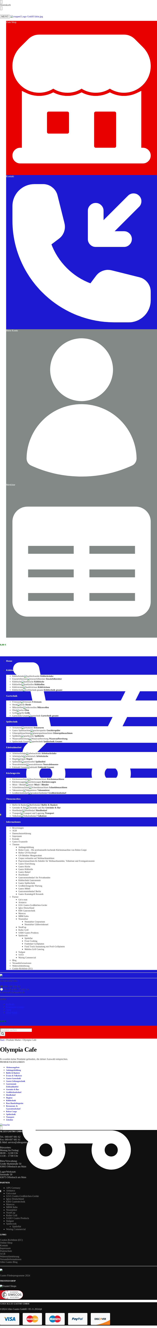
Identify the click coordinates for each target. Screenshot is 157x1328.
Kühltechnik (11, 1100)
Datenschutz (6, 1251)
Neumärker (11, 1210)
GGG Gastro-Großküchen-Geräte (22, 1196)
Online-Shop (6, 1242)
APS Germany (13, 1188)
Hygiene (9, 1098)
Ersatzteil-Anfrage (15, 1007)
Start (2, 1040)
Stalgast (10, 1221)
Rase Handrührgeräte (14, 1103)
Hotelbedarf (10, 1095)
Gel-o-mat (11, 1193)
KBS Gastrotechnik (15, 1201)
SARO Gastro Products (17, 1218)
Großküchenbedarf (13, 1092)
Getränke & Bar (12, 1089)
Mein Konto (12, 330)
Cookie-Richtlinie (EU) (11, 1240)
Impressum (5, 1248)
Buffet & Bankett (13, 1073)
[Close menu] (1, 2)
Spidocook (11, 1223)
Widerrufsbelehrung (9, 1256)
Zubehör (9, 1120)
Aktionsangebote (12, 1067)
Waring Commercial (16, 1229)
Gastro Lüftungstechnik (15, 1081)
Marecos (10, 1204)
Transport (10, 1117)
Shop (8, 1010)
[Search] (2, 1034)
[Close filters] (1, 1128)
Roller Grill (11, 1215)
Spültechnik (11, 1114)
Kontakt (10, 176)
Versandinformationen (10, 1259)
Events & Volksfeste (14, 1076)
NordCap (10, 1212)
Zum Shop (11, 22)
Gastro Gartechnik (13, 1078)
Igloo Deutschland (15, 1199)
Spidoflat (16, 1226)
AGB (2, 1253)
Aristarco (10, 1190)
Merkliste (10, 484)
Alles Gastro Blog (8, 1262)
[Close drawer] (1, 8)
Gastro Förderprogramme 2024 (15, 1275)
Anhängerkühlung (13, 1070)
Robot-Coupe (11, 1111)
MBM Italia (11, 1207)
